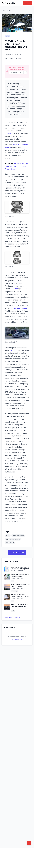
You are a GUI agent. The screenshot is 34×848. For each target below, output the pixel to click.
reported (14, 289)
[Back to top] (29, 843)
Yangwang (9, 133)
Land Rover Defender (18, 308)
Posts (9, 10)
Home (3, 10)
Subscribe (27, 3)
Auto (7, 36)
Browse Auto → (17, 639)
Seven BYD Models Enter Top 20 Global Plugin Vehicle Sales (16, 166)
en (19, 3)
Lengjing (13, 350)
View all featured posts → (12, 617)
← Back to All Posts (17, 552)
